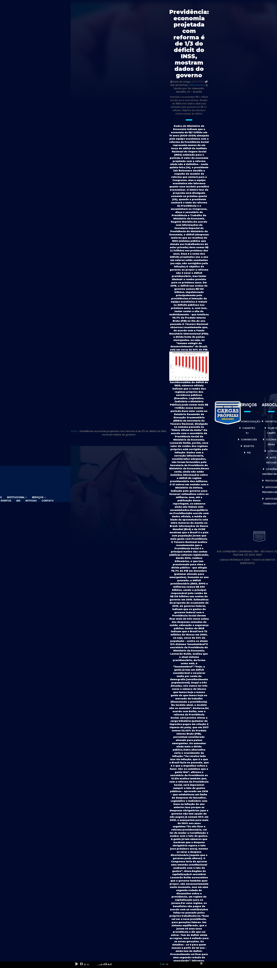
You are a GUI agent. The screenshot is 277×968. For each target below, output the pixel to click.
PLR (249, 452)
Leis (18, 500)
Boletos (249, 446)
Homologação (250, 421)
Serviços (38, 497)
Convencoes (249, 439)
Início (74, 431)
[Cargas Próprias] (228, 412)
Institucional (16, 497)
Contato (48, 500)
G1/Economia (197, 85)
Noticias (31, 500)
